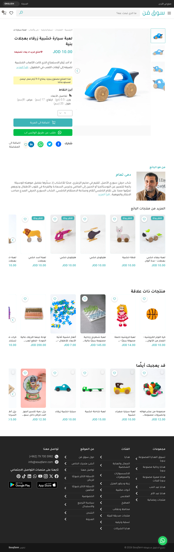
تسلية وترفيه (47, 29)
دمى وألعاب (34, 29)
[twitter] (51, 477)
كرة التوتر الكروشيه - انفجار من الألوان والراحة (154, 338)
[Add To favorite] (144, 219)
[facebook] (57, 477)
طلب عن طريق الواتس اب (40, 132)
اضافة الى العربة (39, 122)
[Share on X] (49, 144)
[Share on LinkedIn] (31, 144)
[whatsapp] (35, 477)
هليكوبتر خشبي (98, 257)
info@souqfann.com (40, 462)
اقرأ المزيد (22, 67)
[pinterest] (18, 477)
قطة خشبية (128, 257)
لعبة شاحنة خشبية (95, 411)
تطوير (17, 547)
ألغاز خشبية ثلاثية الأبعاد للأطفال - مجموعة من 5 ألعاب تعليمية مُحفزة (65, 338)
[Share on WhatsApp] (41, 144)
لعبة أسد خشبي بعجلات (37, 259)
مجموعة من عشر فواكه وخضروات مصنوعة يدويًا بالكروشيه (152, 413)
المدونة (24, 3)
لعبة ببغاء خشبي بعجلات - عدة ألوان (155, 259)
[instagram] (46, 477)
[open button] (169, 13)
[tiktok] (24, 477)
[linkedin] (29, 477)
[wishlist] (11, 13)
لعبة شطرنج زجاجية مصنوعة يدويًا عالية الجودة (95, 338)
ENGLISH (9, 3)
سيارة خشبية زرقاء (65, 411)
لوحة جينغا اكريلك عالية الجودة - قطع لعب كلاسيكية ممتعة (33, 338)
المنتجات (59, 29)
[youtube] (40, 477)
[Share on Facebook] (58, 144)
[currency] (17, 4)
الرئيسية (68, 29)
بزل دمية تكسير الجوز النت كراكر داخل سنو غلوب (34, 413)
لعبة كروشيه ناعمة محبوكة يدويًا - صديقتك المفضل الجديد (125, 338)
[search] (21, 13)
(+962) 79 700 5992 (41, 456)
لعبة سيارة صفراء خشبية (125, 413)
